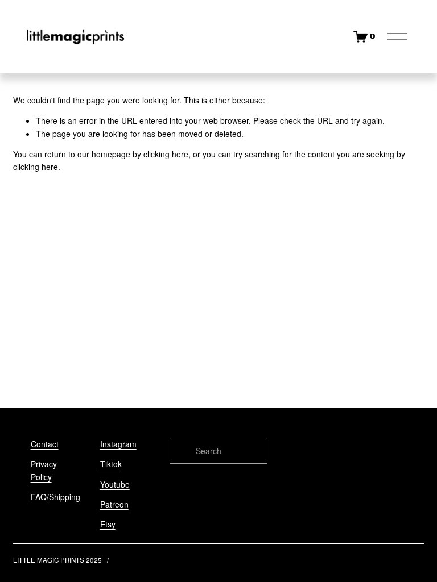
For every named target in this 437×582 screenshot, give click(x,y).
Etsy (108, 524)
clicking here (165, 154)
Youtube (115, 484)
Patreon (114, 504)
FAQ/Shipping (55, 496)
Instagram (118, 444)
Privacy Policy (44, 470)
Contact (45, 444)
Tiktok (111, 463)
